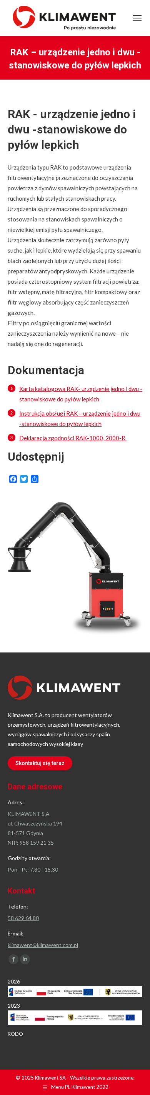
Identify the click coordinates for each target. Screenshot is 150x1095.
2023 (14, 1005)
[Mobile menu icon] (137, 18)
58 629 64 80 (23, 918)
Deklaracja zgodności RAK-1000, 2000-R (73, 437)
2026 (14, 981)
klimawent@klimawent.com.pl (43, 945)
